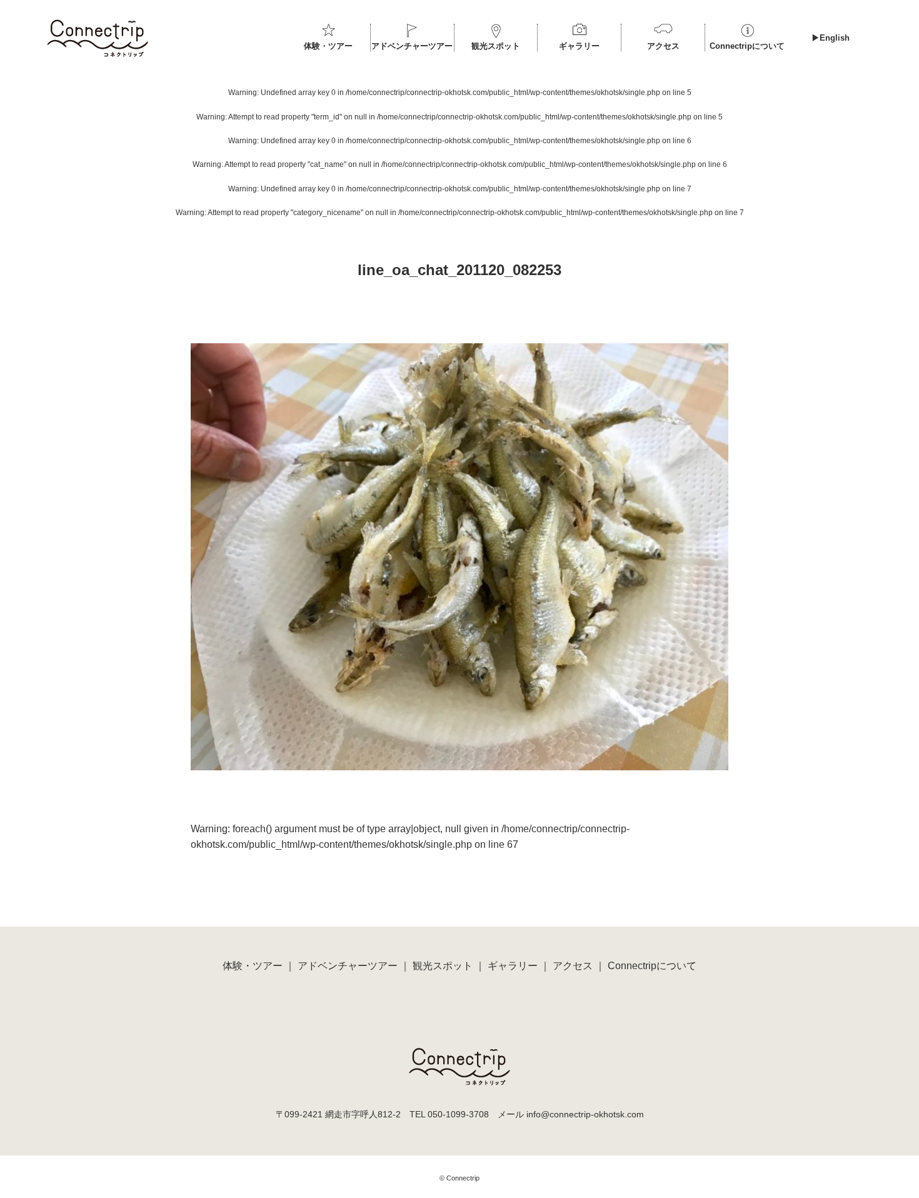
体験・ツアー (328, 46)
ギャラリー (579, 46)
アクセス (663, 46)
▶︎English (830, 38)
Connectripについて (747, 46)
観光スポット (495, 46)
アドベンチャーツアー (412, 46)
